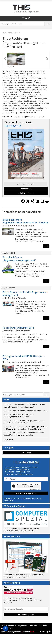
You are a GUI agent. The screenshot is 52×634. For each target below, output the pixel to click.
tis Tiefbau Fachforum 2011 (18, 327)
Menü (27, 18)
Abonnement (26, 189)
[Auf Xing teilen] (32, 202)
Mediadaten (44, 626)
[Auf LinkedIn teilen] (37, 202)
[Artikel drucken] (47, 201)
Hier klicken (28, 486)
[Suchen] (48, 24)
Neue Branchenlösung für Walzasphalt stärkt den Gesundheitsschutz (24, 421)
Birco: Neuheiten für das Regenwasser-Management (25, 294)
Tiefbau (10, 33)
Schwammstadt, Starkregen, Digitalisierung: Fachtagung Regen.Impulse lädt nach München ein (26, 427)
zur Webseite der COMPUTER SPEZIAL (19, 531)
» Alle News (8, 440)
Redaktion (33, 626)
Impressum (22, 626)
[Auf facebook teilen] (23, 202)
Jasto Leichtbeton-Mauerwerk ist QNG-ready (26, 411)
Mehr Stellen (26, 453)
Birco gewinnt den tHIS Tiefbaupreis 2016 (23, 357)
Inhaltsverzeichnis (26, 193)
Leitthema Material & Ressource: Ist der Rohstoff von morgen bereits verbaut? (24, 406)
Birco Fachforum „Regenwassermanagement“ (19, 259)
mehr (46, 246)
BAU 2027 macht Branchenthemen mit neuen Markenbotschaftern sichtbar (24, 433)
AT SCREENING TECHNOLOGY (15, 575)
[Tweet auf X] (27, 202)
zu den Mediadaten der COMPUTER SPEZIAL (21, 528)
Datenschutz (11, 626)
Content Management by (11, 632)
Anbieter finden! (27, 614)
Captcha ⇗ (35, 489)
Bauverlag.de (45, 631)
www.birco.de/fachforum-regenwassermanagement (23, 116)
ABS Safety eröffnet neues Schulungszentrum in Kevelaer (19, 415)
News (17, 33)
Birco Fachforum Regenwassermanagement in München (25, 221)
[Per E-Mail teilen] (42, 201)
